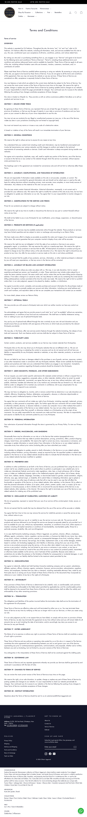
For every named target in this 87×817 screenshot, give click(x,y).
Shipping (6, 744)
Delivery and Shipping (10, 747)
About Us (47, 720)
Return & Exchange (9, 753)
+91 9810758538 (12, 725)
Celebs (20, 16)
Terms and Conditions (10, 750)
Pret (49, 12)
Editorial (47, 730)
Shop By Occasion (24, 12)
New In (20, 8)
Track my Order (8, 756)
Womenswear (45, 8)
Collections (39, 12)
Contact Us (48, 724)
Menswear (31, 16)
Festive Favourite (31, 8)
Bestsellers (58, 12)
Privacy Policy (8, 741)
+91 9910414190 (23, 725)
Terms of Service (49, 727)
